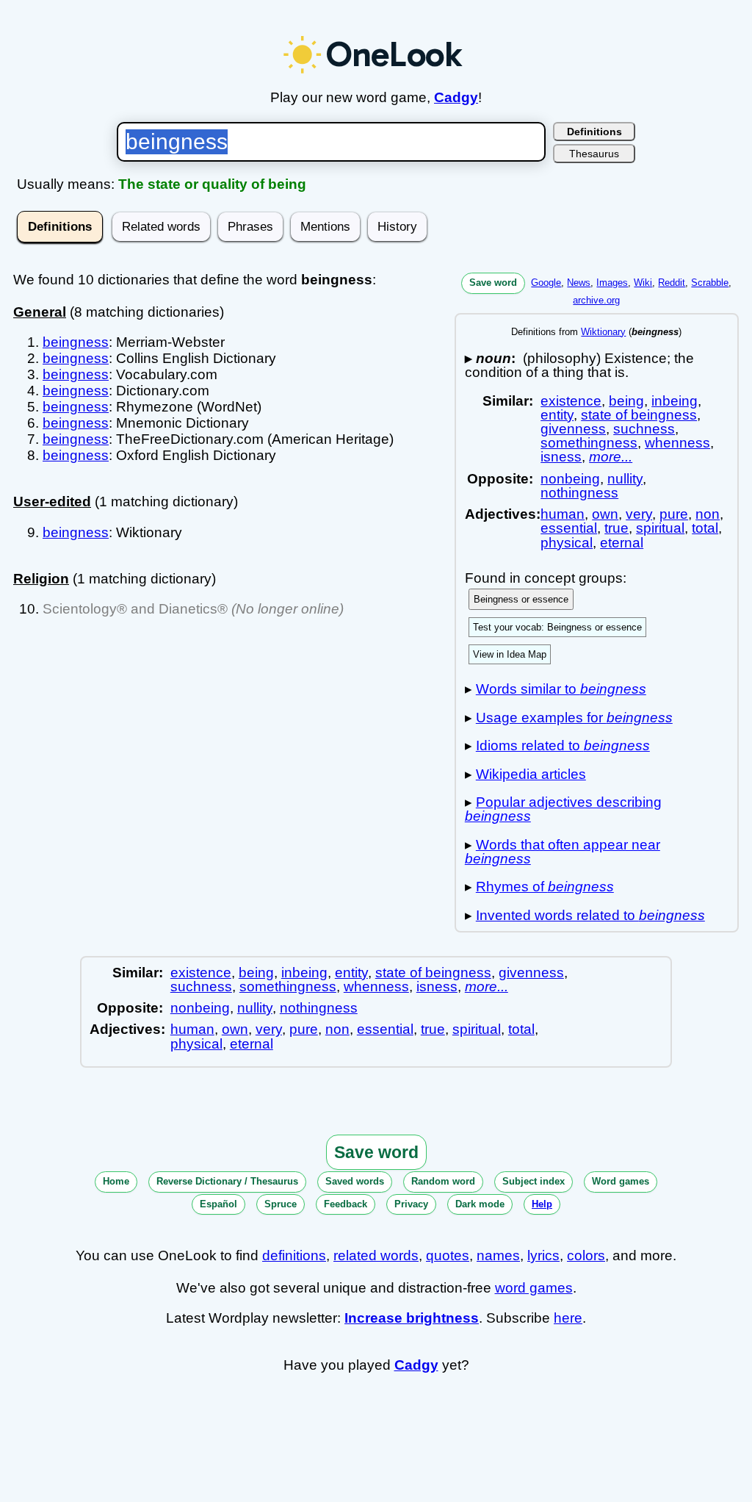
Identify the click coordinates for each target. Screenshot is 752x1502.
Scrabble (709, 282)
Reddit (671, 282)
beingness (76, 342)
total (705, 528)
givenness (573, 428)
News (578, 282)
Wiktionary (603, 331)
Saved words (354, 1181)
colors (586, 1255)
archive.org (596, 300)
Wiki (643, 282)
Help (542, 1204)
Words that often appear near (562, 851)
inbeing (674, 401)
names (498, 1255)
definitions (294, 1255)
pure (673, 514)
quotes (447, 1255)
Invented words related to (590, 915)
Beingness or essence (521, 599)
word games (534, 1288)
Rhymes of (545, 886)
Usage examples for (574, 717)
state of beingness (639, 415)
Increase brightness (411, 1318)
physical (566, 542)
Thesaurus (594, 153)
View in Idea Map (509, 654)
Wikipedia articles (531, 774)
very (639, 514)
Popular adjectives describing (563, 809)
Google (546, 282)
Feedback (345, 1204)
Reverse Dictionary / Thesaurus (227, 1181)
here (568, 1318)
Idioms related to (563, 745)
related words (376, 1255)
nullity (625, 478)
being (626, 401)
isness (561, 456)
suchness (644, 428)
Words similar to (561, 689)
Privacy (411, 1204)
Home (116, 1181)
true (616, 528)
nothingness (579, 492)
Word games (620, 1181)
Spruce (280, 1204)
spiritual (660, 528)
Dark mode (480, 1204)
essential (568, 528)
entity (557, 415)
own (605, 514)
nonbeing (570, 478)
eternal (621, 542)
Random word (443, 1181)
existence (570, 401)
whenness (677, 442)
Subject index (533, 1181)
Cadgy (456, 97)
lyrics (543, 1255)
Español (218, 1204)
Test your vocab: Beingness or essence (557, 627)
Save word (493, 282)
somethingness (588, 442)
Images (612, 282)
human (562, 514)
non (707, 514)
